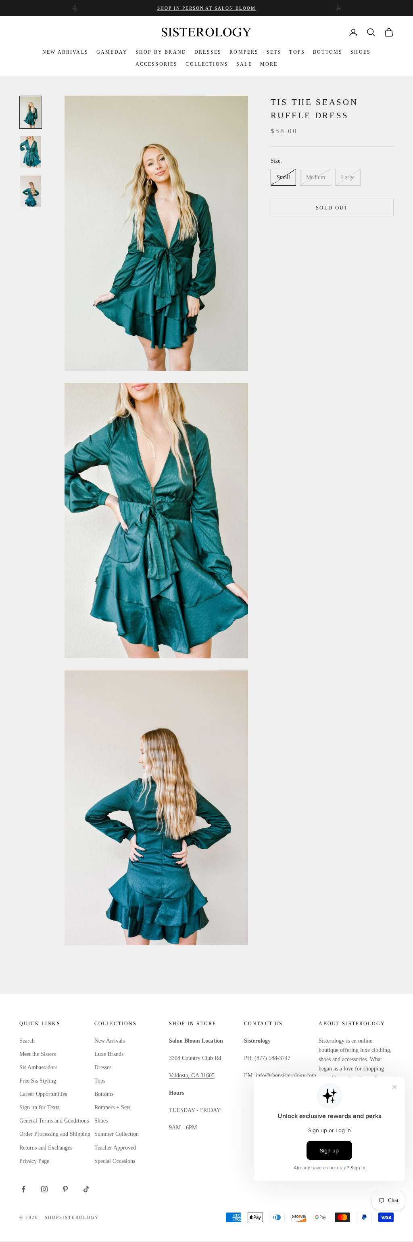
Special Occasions (114, 1161)
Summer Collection (116, 1134)
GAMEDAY (111, 52)
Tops (99, 1081)
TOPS (297, 52)
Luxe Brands (108, 1054)
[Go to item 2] (30, 151)
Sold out (332, 208)
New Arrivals (109, 1041)
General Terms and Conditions (54, 1121)
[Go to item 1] (30, 112)
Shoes (101, 1121)
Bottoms (103, 1094)
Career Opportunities (43, 1094)
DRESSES (207, 52)
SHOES (360, 52)
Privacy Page (34, 1161)
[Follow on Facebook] (23, 1189)
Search (27, 1041)
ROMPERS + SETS (255, 52)
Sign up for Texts (39, 1107)
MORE (269, 64)
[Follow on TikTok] (86, 1189)
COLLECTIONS (207, 64)
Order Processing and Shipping (54, 1134)
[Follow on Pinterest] (65, 1189)
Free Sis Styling (37, 1081)
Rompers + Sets (112, 1107)
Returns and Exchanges (45, 1148)
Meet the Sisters (37, 1054)
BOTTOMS (327, 52)
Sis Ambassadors (38, 1067)
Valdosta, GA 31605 (192, 1075)
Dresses (102, 1067)
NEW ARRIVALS (65, 52)
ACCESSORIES (157, 64)
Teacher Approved (115, 1148)
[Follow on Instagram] (44, 1189)
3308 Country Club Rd (195, 1058)
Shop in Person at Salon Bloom (206, 8)
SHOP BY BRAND (161, 52)
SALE (244, 64)
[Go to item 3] (30, 191)
